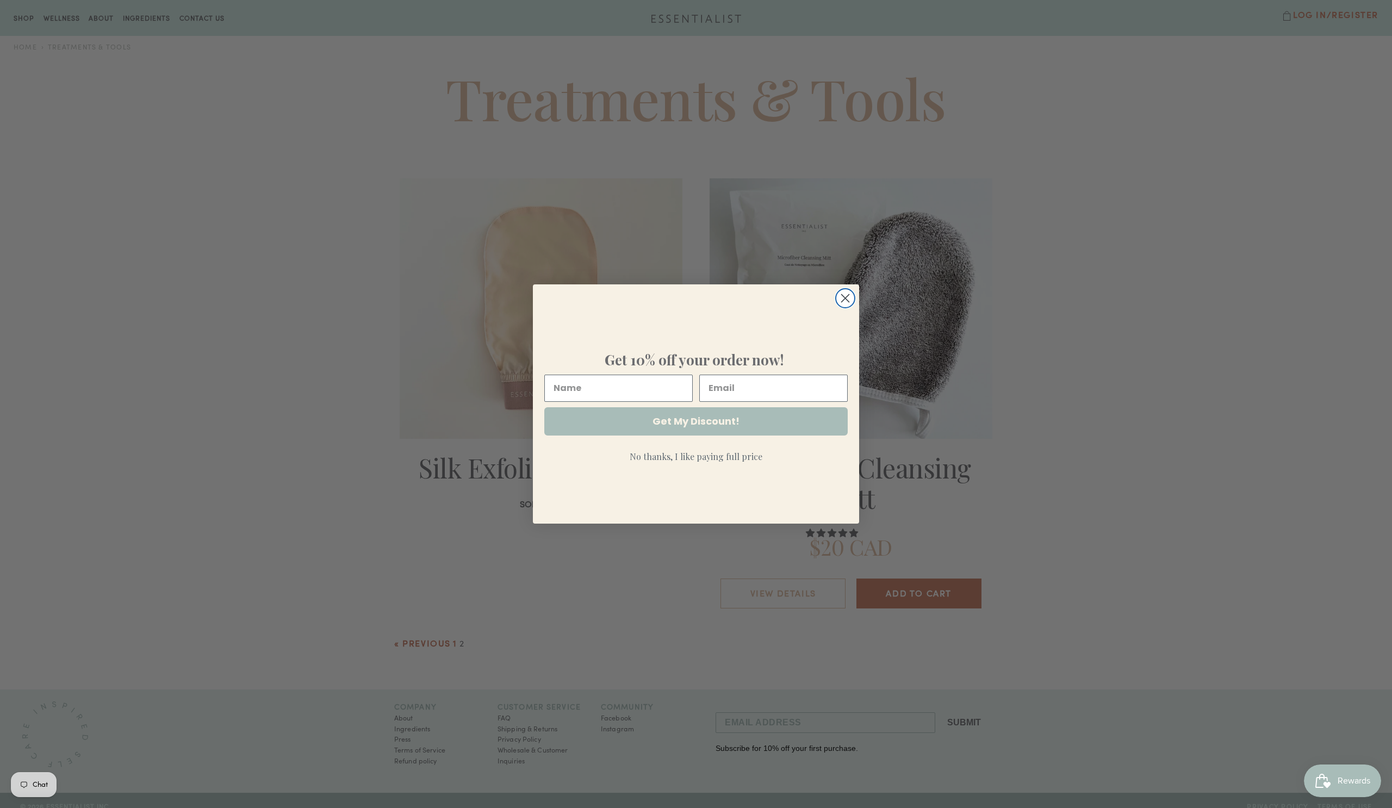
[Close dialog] (845, 298)
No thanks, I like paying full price (696, 456)
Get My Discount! (695, 421)
